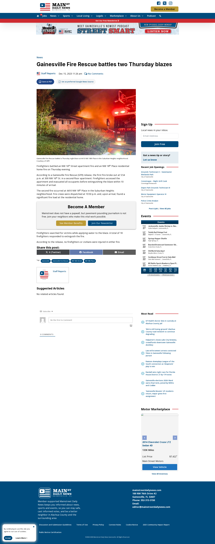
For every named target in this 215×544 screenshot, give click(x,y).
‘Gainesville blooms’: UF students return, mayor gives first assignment (159, 393)
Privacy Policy (98, 525)
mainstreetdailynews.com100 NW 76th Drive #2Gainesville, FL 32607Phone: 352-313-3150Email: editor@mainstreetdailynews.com (151, 498)
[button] (144, 438)
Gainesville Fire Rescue (60, 261)
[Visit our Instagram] (171, 3)
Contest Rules (115, 525)
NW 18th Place (90, 261)
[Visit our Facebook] (159, 3)
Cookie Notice (132, 525)
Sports (66, 15)
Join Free (160, 144)
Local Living (83, 15)
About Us (135, 15)
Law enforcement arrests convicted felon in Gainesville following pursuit (161, 353)
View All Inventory (160, 474)
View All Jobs (165, 208)
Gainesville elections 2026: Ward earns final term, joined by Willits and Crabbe (160, 383)
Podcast (151, 15)
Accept (8, 538)
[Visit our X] (165, 3)
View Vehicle (175, 465)
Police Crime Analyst (149, 201)
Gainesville (45, 261)
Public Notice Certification (50, 532)
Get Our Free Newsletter (106, 21)
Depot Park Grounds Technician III (155, 188)
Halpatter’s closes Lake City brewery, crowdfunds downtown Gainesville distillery (161, 342)
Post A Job (153, 208)
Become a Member (164, 9)
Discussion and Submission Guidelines (55, 525)
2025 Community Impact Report (156, 525)
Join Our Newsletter (102, 223)
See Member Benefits (71, 223)
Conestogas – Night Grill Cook (154, 181)
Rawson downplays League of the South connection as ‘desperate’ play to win (160, 364)
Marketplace (117, 15)
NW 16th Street (77, 261)
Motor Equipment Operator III (153, 194)
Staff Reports (48, 73)
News (53, 15)
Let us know (150, 159)
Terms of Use (82, 525)
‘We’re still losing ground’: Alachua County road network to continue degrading (160, 331)
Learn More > (21, 538)
